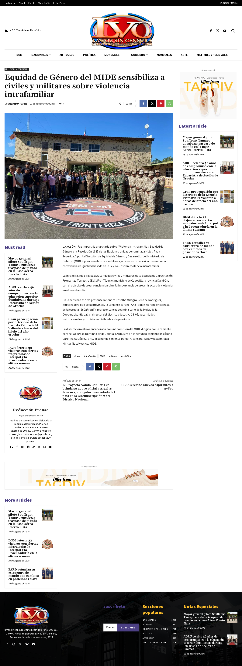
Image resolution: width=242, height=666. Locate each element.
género (77, 356)
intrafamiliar (90, 356)
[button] (232, 30)
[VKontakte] (27, 644)
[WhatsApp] (169, 103)
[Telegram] (28, 446)
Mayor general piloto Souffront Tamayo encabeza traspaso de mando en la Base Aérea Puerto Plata (22, 266)
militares (113, 356)
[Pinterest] (160, 103)
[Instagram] (22, 446)
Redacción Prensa (17, 103)
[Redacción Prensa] (30, 393)
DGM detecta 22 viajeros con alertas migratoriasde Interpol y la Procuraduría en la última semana (23, 355)
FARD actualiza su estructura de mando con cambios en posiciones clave (23, 574)
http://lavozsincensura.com (31, 415)
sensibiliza (126, 356)
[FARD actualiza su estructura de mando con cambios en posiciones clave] (47, 573)
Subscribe (128, 627)
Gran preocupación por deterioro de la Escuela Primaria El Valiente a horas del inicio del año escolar (23, 327)
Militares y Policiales (17, 69)
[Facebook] (210, 30)
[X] (217, 30)
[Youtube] (224, 30)
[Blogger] (11, 446)
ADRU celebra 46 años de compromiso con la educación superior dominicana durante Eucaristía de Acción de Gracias (23, 297)
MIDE (102, 356)
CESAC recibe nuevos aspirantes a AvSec (147, 386)
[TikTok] (33, 446)
